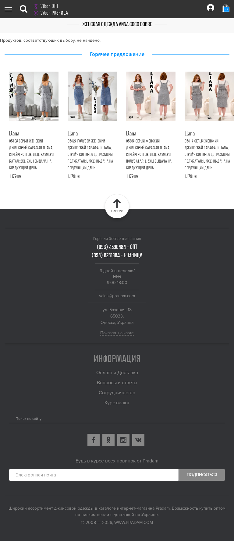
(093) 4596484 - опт (117, 247)
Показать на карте (117, 332)
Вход (210, 7)
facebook (93, 440)
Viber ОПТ (49, 6)
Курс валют (117, 403)
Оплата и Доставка (117, 373)
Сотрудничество (117, 393)
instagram (123, 440)
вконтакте (138, 440)
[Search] (11, 417)
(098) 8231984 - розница (117, 255)
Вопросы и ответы (117, 383)
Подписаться (202, 474)
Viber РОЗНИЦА (54, 13)
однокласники (108, 440)
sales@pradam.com (117, 295)
